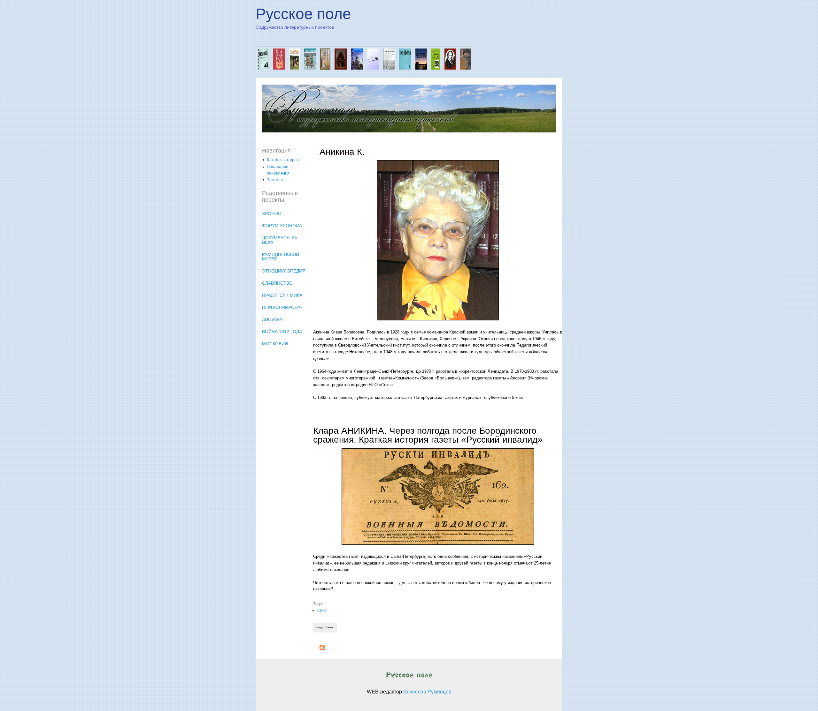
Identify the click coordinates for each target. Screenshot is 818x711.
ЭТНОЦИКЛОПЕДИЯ (283, 270)
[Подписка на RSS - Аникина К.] (322, 648)
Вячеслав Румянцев (427, 691)
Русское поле (303, 13)
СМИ (322, 610)
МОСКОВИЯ (275, 343)
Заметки (275, 179)
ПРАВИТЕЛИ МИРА (282, 295)
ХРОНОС (271, 213)
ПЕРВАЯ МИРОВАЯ (283, 307)
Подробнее (326, 627)
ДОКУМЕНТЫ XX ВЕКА (279, 240)
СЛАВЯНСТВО (277, 283)
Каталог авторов (283, 159)
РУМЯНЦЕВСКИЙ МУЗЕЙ (280, 256)
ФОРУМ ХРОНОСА (282, 225)
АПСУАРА (272, 319)
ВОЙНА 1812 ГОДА (282, 331)
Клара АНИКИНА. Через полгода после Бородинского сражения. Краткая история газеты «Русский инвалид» (428, 435)
